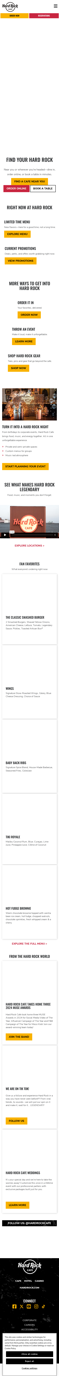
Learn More (15, 137)
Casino (39, 1281)
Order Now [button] (29, 315)
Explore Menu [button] (17, 234)
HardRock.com (29, 1287)
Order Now (14, 15)
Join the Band (19, 1037)
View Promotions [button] (20, 261)
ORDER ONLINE (16, 188)
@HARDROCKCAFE (38, 1223)
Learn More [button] (24, 341)
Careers (29, 1325)
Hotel (28, 1281)
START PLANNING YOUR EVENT (25, 466)
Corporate (30, 1320)
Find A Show (17, 131)
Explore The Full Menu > (29, 943)
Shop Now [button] (18, 368)
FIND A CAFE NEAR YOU (29, 181)
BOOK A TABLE (43, 188)
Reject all (29, 1361)
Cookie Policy (10, 1348)
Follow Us (16, 1121)
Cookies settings (29, 1368)
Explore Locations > (29, 545)
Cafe (18, 1281)
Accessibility (29, 1329)
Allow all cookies (29, 1354)
